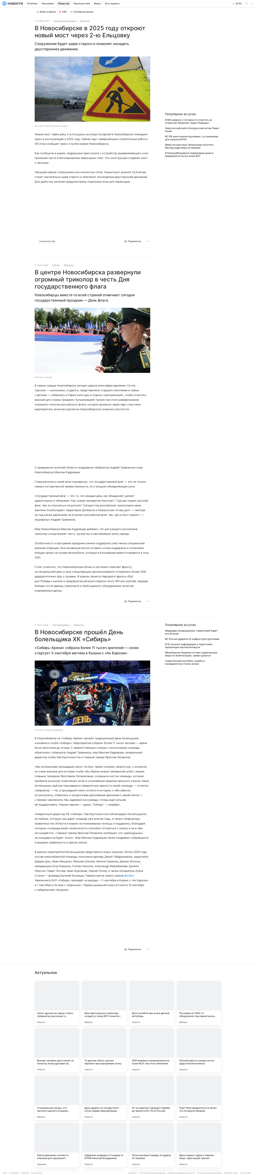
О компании (14, 1173)
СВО (64, 11)
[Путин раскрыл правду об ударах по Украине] (151, 1145)
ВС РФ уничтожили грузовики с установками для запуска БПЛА (191, 138)
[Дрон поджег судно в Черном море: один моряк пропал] (199, 1145)
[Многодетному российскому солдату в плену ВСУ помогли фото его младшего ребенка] (104, 1003)
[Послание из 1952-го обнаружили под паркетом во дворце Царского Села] (199, 1003)
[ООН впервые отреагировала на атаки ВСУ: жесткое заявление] (151, 1050)
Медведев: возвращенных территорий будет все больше (191, 632)
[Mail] (4, 3)
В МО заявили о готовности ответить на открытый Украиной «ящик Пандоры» (188, 121)
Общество (85, 21)
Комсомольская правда (65, 21)
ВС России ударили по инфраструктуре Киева (192, 638)
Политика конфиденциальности (181, 1173)
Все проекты (36, 1173)
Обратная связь (231, 1173)
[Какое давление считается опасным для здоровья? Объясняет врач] (57, 1145)
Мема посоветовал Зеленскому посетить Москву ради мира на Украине (189, 146)
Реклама (25, 1173)
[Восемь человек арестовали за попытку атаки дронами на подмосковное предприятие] (57, 1050)
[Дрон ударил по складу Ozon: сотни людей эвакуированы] (104, 1098)
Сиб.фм (56, 265)
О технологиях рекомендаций (152, 1173)
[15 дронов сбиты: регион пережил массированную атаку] (104, 1050)
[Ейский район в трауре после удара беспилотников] (199, 1050)
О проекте (132, 1173)
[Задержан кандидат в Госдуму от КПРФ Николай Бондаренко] (104, 1145)
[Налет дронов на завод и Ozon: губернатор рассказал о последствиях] (57, 1003)
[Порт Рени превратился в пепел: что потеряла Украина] (199, 1098)
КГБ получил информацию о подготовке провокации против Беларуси (188, 646)
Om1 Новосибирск (61, 625)
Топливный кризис (83, 11)
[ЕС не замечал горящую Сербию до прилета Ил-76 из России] (151, 1098)
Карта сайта (245, 1173)
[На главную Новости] (15, 3)
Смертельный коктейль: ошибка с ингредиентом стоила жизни (185, 662)
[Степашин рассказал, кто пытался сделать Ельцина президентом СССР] (57, 1098)
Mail (5, 1173)
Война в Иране (48, 11)
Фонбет (129, 875)
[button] (92, 89)
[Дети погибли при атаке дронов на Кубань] (151, 1003)
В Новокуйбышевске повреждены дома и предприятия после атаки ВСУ (189, 154)
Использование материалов (209, 1173)
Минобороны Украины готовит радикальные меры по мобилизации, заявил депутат (191, 654)
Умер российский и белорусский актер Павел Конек (192, 130)
